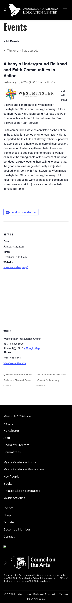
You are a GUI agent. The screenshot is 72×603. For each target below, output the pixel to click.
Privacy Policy (36, 599)
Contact (9, 536)
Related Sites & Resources (21, 491)
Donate (8, 522)
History (8, 423)
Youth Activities (14, 498)
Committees (11, 452)
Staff (6, 438)
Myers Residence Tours (19, 462)
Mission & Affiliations (17, 416)
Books (7, 483)
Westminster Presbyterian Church (28, 107)
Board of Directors (16, 445)
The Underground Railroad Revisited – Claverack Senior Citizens (17, 380)
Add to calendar (21, 212)
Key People (11, 476)
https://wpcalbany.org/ (15, 267)
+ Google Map (32, 348)
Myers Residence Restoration (23, 469)
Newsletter (11, 430)
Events (8, 508)
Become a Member (16, 529)
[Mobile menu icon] (65, 9)
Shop (7, 515)
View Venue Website (14, 363)
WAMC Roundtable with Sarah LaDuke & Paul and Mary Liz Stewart (50, 380)
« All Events (11, 41)
